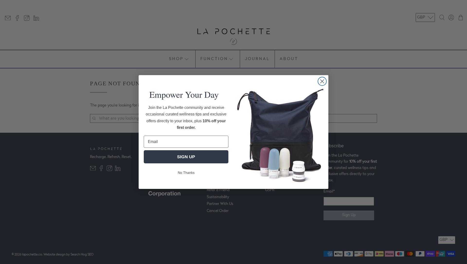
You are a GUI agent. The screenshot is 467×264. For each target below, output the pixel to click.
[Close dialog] (322, 81)
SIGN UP (186, 156)
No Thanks (186, 173)
